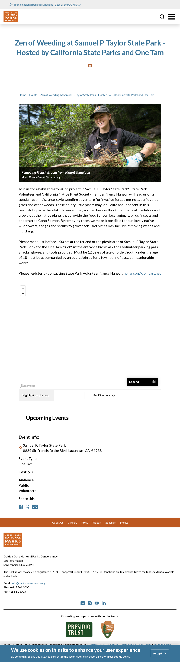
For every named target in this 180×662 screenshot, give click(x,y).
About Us (57, 522)
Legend (134, 381)
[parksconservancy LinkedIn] (104, 602)
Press (84, 522)
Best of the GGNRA (61, 4)
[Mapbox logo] (27, 386)
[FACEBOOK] (21, 507)
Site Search (162, 16)
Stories (124, 522)
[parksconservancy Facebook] (83, 602)
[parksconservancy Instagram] (90, 602)
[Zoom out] (22, 293)
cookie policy (122, 656)
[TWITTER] (27, 507)
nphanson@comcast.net (142, 273)
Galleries (110, 522)
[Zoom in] (22, 288)
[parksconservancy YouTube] (97, 602)
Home (22, 94)
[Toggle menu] (171, 16)
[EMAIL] (35, 507)
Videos (96, 522)
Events (33, 94)
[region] (90, 336)
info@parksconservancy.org (28, 583)
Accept (157, 653)
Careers (72, 522)
